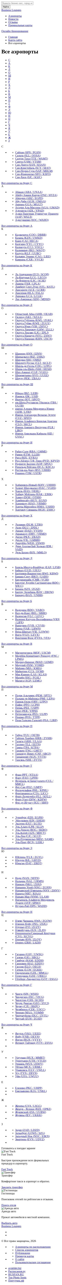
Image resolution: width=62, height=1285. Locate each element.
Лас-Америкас (32, 299)
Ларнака (28, 296)
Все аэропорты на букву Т (16, 765)
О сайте (19, 1259)
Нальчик (29, 881)
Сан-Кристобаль (33, 167)
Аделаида (29, 210)
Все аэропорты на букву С (16, 183)
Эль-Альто (29, 826)
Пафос (27, 704)
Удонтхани (30, 1060)
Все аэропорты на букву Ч (16, 1024)
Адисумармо (32, 219)
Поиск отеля (8, 1205)
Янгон (28, 1039)
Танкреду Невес (33, 753)
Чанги (27, 993)
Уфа (27, 1076)
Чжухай (28, 1018)
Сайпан (28, 152)
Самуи (28, 161)
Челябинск (30, 1009)
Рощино (28, 473)
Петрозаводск (31, 714)
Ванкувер (30, 625)
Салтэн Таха (31, 158)
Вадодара (29, 610)
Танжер (28, 750)
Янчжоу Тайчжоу (34, 1042)
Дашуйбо (30, 543)
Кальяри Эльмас (33, 256)
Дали (27, 527)
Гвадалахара (31, 972)
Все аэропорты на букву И (16, 442)
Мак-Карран (31, 674)
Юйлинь (29, 857)
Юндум (28, 860)
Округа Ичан (31, 326)
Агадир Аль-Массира (37, 207)
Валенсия (29, 616)
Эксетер (28, 823)
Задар (27, 1130)
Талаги (28, 741)
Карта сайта (15, 40)
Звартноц (29, 1139)
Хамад (28, 497)
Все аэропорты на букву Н (16, 911)
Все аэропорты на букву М (17, 686)
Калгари (29, 244)
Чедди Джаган (32, 1003)
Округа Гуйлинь (34, 320)
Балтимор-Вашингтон (36, 573)
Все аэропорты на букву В (16, 643)
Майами (28, 668)
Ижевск (26, 396)
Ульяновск (30, 1070)
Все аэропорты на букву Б (16, 601)
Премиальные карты (20, 25)
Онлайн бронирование (14, 31)
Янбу (27, 1036)
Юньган (28, 863)
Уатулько (30, 1057)
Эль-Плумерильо (34, 839)
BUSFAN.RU (16, 1274)
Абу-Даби (30, 201)
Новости (13, 19)
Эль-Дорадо (31, 829)
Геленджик (30, 976)
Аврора (29, 204)
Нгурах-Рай (31, 906)
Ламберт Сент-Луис (35, 286)
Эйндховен (30, 820)
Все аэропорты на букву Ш (17, 384)
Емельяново (31, 1091)
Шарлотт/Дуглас (33, 362)
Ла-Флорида (30, 280)
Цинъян (28, 939)
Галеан (27, 957)
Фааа (26, 774)
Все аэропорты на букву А (16, 225)
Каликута (29, 247)
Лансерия (29, 293)
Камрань (29, 259)
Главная (13, 36)
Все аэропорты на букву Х (16, 515)
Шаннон (28, 353)
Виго (27, 634)
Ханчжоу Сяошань (35, 509)
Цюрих (28, 942)
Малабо (28, 677)
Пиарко (27, 717)
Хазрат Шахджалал (35, 488)
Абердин (29, 198)
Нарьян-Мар (32, 896)
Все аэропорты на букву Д (16, 558)
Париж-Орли (31, 701)
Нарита (28, 893)
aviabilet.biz (14, 1268)
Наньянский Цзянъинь (37, 890)
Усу (26, 1073)
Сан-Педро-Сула (34, 171)
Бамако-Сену (31, 576)
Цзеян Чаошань (33, 920)
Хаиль (27, 491)
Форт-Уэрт (31, 799)
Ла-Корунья (30, 277)
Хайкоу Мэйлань (34, 494)
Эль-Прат (29, 842)
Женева (28, 1105)
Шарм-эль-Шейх (33, 369)
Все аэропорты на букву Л (16, 305)
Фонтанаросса (31, 793)
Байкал (28, 570)
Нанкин (28, 884)
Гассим (28, 966)
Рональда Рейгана (35, 467)
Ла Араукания (32, 274)
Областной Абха (34, 314)
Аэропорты (15, 15)
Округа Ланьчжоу (34, 329)
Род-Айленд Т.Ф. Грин (37, 460)
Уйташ (28, 1066)
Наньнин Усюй (33, 887)
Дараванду (30, 533)
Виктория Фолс (32, 637)
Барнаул (29, 595)
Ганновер (29, 963)
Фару (26, 777)
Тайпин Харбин (33, 738)
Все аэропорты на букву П (16, 726)
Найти (6, 7)
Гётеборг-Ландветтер (36, 979)
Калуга (28, 253)
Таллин (28, 744)
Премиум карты (24, 1256)
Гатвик (28, 969)
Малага (28, 680)
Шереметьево (32, 375)
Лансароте (30, 289)
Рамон (27, 454)
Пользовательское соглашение (33, 1262)
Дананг (29, 530)
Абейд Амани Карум (36, 195)
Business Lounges (11, 10)
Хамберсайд (31, 500)
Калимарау (30, 250)
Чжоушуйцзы (31, 1015)
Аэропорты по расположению (33, 1246)
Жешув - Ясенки (33, 1109)
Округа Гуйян (32, 323)
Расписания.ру (16, 1271)
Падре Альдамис (33, 695)
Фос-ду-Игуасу (31, 802)
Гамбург (29, 960)
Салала (27, 155)
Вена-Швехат (32, 631)
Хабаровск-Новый (35, 484)
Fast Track (7, 1169)
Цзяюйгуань (30, 930)
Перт (26, 711)
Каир (26, 240)
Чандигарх (29, 997)
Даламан (29, 524)
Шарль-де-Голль (33, 366)
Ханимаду (30, 503)
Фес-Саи (28, 787)
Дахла (27, 540)
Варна (28, 628)
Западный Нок (32, 1136)
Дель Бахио (31, 552)
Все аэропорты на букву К (16, 265)
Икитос (27, 399)
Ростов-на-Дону (33, 470)
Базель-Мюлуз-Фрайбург (38, 567)
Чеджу (27, 1006)
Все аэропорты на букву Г (16, 984)
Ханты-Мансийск (35, 506)
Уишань (29, 1063)
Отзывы (13, 22)
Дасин (27, 537)
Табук (27, 735)
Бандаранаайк (32, 579)
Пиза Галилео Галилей (36, 720)
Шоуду (28, 378)
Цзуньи (28, 927)
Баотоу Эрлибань (34, 592)
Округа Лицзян (32, 332)
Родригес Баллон (33, 463)
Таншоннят (30, 756)
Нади (27, 878)
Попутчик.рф (16, 1280)
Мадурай (29, 665)
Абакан (28, 192)
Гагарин (29, 954)
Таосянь (28, 759)
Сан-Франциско (33, 174)
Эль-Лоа (28, 836)
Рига (26, 457)
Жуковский (30, 1112)
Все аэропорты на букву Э (16, 848)
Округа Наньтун (33, 335)
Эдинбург (29, 817)
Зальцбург (30, 1133)
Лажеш (27, 283)
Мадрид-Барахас (34, 662)
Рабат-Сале (31, 451)
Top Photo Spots (17, 1277)
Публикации (22, 1253)
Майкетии (29, 671)
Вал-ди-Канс (31, 613)
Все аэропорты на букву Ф (17, 808)
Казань (28, 237)
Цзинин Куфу (31, 923)
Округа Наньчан (33, 338)
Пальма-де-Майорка (35, 698)
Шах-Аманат (31, 372)
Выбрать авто (9, 1223)
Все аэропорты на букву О (16, 344)
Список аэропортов (26, 1249)
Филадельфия (31, 790)
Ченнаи (29, 1012)
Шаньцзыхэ (30, 356)
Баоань (27, 589)
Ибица (26, 393)
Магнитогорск (33, 652)
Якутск (28, 1033)
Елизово (28, 1088)
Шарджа (28, 359)
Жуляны (28, 1115)
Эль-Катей (30, 833)
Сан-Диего (30, 164)
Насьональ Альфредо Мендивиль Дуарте (34, 901)
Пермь (27, 707)
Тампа (27, 747)
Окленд (28, 317)
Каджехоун (30, 234)
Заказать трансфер (12, 1187)
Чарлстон (29, 1000)
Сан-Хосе (28, 177)
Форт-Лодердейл (33, 796)
